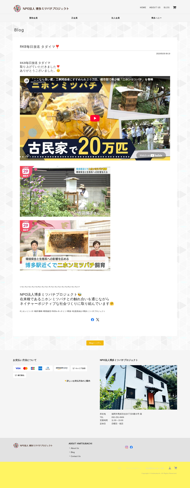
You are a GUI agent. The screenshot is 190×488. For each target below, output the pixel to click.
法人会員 (115, 18)
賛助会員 (33, 18)
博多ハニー (156, 18)
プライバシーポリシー (133, 468)
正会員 (74, 18)
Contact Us (76, 456)
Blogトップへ (95, 343)
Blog (167, 7)
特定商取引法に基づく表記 (155, 468)
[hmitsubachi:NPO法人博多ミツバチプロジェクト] (138, 387)
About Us (155, 7)
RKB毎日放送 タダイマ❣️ (40, 47)
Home (143, 7)
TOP (119, 468)
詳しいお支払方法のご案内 (78, 381)
